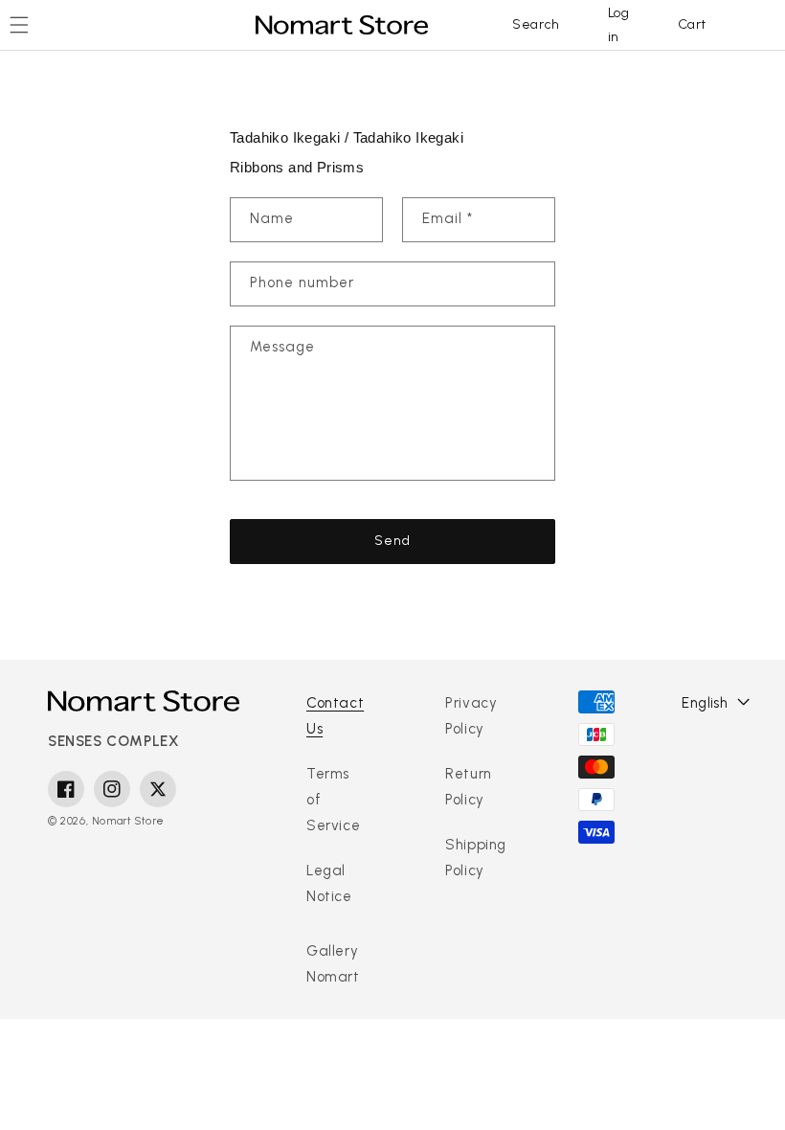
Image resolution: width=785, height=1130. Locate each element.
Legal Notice (329, 883)
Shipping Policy (475, 857)
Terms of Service (333, 799)
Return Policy (468, 786)
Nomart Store (128, 821)
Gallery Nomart (333, 963)
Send (392, 540)
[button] (536, 25)
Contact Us (335, 715)
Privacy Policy (471, 715)
